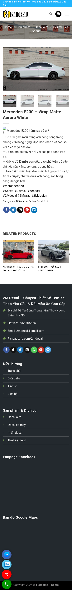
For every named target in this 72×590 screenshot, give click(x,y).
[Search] (50, 14)
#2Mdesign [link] (39, 195)
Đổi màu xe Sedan (26, 201)
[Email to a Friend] (20, 210)
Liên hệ (12, 394)
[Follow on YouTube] (41, 349)
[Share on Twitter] (13, 210)
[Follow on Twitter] (20, 349)
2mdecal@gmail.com (30, 331)
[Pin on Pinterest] (27, 210)
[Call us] (34, 349)
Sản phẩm (23, 27)
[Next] (63, 69)
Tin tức (12, 386)
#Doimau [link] (20, 191)
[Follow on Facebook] (6, 349)
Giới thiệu (14, 378)
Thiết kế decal (17, 440)
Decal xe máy (17, 425)
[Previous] (9, 69)
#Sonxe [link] (8, 191)
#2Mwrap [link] (24, 195)
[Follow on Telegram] (48, 349)
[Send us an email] (27, 349)
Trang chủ (14, 371)
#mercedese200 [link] (14, 186)
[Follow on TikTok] (13, 349)
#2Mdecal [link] (10, 195)
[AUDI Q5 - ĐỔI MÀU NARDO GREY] (53, 251)
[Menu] (67, 14)
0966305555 (27, 323)
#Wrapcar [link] (33, 191)
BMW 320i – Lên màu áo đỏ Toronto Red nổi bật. (18, 269)
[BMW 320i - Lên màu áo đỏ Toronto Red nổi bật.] (18, 251)
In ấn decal (15, 432)
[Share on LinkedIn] (34, 210)
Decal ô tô (41, 27)
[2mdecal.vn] (23, 14)
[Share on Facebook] (6, 210)
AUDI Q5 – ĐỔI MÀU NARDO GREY (49, 269)
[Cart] (58, 14)
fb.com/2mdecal (32, 338)
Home (8, 27)
